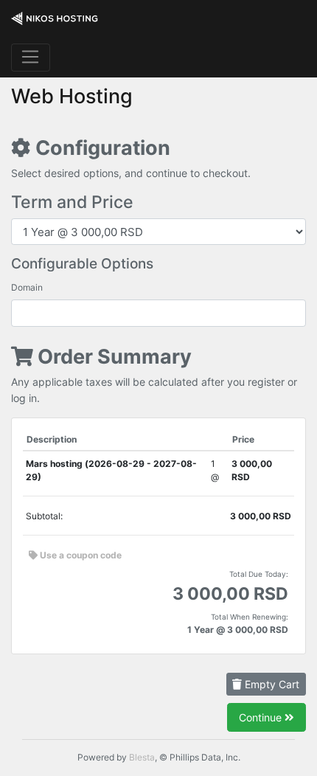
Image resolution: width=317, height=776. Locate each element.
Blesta (142, 757)
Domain (27, 287)
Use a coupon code (80, 555)
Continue (262, 717)
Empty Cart (270, 684)
